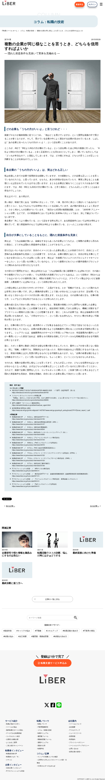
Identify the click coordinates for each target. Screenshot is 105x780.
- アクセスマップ (74, 730)
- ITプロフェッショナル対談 (14, 771)
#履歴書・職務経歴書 (40, 636)
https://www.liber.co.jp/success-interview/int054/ (28, 429)
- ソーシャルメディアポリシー (78, 745)
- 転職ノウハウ (42, 724)
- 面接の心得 (41, 745)
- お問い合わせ (73, 748)
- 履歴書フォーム (42, 736)
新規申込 (79, 4)
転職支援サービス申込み (54, 662)
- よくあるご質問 (11, 742)
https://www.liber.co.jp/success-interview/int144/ (28, 465)
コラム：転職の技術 (27, 30)
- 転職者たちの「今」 (12, 756)
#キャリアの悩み (23, 630)
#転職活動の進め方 (70, 630)
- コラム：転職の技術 (44, 730)
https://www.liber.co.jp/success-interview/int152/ (28, 455)
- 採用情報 (71, 736)
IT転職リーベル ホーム (9, 30)
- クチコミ (8, 760)
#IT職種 (38, 630)
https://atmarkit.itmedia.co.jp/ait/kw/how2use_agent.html (31, 405)
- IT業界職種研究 (42, 727)
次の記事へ (94, 506)
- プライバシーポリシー (76, 742)
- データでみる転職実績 (13, 733)
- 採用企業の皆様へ (74, 751)
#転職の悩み (8, 636)
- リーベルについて (74, 724)
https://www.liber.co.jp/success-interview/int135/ (28, 419)
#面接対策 (7, 630)
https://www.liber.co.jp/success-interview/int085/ (28, 434)
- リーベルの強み (11, 727)
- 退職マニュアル (42, 742)
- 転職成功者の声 (11, 753)
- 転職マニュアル (42, 733)
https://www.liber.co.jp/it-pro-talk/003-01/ (26, 481)
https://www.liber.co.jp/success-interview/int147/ (28, 424)
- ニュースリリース (74, 733)
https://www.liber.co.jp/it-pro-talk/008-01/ (26, 471)
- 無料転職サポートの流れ (14, 730)
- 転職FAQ (40, 748)
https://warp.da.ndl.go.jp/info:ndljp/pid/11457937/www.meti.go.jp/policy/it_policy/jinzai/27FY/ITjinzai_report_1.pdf (51, 410)
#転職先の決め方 (60, 636)
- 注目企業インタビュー (13, 768)
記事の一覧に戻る (52, 599)
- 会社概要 (71, 727)
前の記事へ (10, 506)
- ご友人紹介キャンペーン (14, 745)
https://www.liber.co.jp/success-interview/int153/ (28, 460)
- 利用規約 (71, 739)
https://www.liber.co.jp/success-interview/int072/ (28, 445)
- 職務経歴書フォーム (44, 739)
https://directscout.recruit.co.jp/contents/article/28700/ (30, 392)
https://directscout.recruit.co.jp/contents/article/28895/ (30, 400)
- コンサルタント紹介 (12, 736)
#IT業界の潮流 (89, 630)
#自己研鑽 (22, 636)
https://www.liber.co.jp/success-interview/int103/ (28, 440)
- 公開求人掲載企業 (11, 739)
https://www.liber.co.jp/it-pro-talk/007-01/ (26, 476)
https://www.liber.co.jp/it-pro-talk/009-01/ (26, 486)
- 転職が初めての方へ (12, 724)
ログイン (92, 4)
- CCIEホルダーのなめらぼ (46, 766)
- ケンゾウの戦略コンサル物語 (47, 756)
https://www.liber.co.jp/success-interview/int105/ (28, 450)
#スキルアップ (52, 630)
